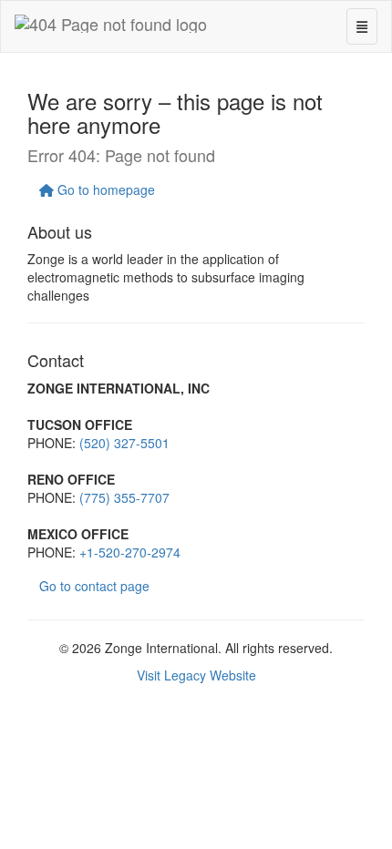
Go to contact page (94, 586)
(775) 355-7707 (124, 497)
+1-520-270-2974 (130, 552)
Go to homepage (104, 189)
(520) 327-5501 (124, 443)
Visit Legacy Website (196, 675)
